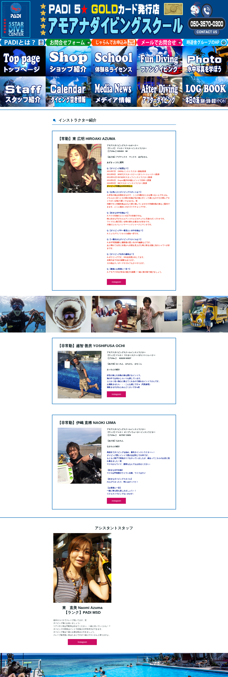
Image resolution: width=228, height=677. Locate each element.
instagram (116, 282)
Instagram (82, 642)
